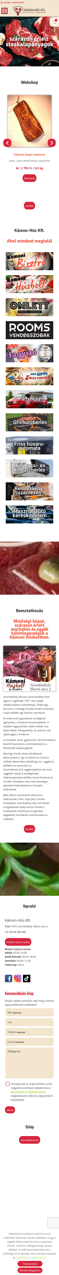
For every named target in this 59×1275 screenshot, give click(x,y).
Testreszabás (30, 1263)
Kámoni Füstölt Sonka (30, 154)
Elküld (10, 1110)
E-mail (16, 1041)
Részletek (30, 178)
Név (14, 1012)
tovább (29, 205)
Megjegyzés (14, 1051)
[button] (52, 143)
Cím (10, 1022)
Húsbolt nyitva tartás (18, 942)
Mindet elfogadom (30, 1270)
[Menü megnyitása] (4, 11)
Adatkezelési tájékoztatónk (31, 1257)
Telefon (16, 1032)
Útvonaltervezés (30, 1140)
